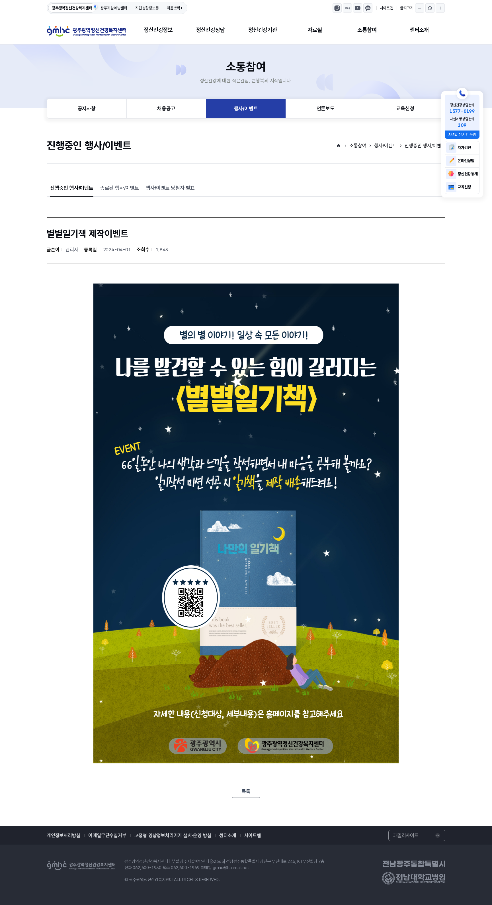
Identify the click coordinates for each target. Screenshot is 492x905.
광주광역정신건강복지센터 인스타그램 (337, 8)
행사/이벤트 (246, 108)
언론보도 (326, 108)
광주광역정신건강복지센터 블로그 (347, 8)
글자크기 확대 (440, 8)
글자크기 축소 (419, 8)
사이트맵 (386, 8)
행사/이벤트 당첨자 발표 (170, 188)
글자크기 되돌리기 (429, 8)
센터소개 (419, 30)
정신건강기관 (262, 30)
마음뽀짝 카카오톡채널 (367, 8)
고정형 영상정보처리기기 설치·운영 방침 (173, 835)
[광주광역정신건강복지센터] (86, 31)
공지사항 (87, 108)
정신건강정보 (158, 30)
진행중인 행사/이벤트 (425, 145)
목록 (246, 791)
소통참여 (366, 30)
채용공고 (166, 108)
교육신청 (405, 108)
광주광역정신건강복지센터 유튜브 (357, 8)
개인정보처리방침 (63, 835)
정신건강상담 (210, 30)
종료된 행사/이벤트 (119, 188)
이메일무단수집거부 (107, 835)
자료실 (315, 30)
